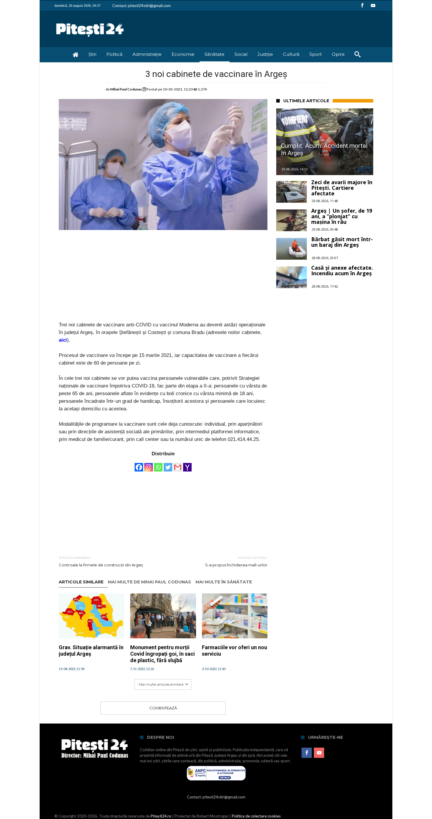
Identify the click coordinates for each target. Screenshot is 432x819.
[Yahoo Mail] (187, 464)
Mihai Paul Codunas (126, 89)
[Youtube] (373, 6)
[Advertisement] (163, 280)
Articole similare (81, 582)
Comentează (163, 708)
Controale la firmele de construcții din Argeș (101, 561)
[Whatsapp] (158, 464)
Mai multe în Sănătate (223, 582)
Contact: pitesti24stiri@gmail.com (141, 5)
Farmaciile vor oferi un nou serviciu (234, 650)
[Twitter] (168, 464)
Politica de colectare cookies (256, 816)
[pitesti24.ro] (90, 19)
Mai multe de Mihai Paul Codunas (149, 582)
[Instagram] (148, 464)
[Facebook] (362, 6)
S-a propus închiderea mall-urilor (236, 561)
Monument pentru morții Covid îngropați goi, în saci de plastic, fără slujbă (162, 653)
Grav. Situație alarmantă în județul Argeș (91, 650)
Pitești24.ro (161, 816)
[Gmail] (177, 464)
